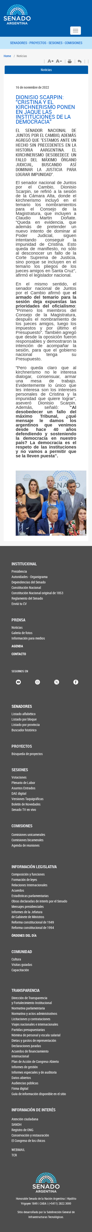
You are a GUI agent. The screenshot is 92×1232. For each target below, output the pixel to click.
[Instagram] (37, 681)
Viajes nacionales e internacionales (35, 1024)
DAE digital (19, 793)
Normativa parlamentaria (28, 1008)
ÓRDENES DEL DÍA (24, 935)
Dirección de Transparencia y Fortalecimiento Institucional (32, 1000)
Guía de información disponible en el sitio (39, 1093)
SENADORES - (19, 42)
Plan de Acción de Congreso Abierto (35, 1061)
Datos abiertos (21, 1077)
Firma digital (20, 1088)
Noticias (46, 69)
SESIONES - (57, 42)
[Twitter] (56, 681)
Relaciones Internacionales (29, 885)
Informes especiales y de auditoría (34, 1072)
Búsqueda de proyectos (27, 753)
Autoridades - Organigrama (30, 576)
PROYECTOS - (39, 42)
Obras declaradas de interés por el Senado (39, 901)
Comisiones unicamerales (28, 834)
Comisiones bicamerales (27, 840)
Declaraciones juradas (26, 1045)
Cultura (16, 959)
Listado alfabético (24, 713)
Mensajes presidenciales (28, 906)
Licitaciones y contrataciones (31, 1019)
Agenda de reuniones (25, 845)
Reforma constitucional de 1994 (33, 927)
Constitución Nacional (26, 587)
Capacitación (20, 970)
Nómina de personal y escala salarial (36, 1035)
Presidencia (19, 571)
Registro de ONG (22, 1129)
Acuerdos (18, 890)
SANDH (17, 1124)
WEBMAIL (18, 1149)
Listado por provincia (26, 724)
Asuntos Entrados (23, 788)
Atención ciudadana (25, 1119)
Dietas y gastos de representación (34, 1040)
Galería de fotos (22, 632)
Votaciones (19, 777)
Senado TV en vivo (24, 809)
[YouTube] (18, 681)
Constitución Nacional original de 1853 (37, 593)
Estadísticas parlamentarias (30, 895)
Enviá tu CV (19, 603)
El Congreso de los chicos (28, 1140)
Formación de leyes (24, 879)
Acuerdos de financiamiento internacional (30, 1053)
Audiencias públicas (25, 1083)
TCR (14, 1155)
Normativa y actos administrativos (34, 1013)
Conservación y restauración (30, 1135)
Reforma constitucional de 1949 (33, 922)
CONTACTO (19, 654)
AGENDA (17, 646)
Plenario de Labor (23, 782)
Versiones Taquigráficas (27, 798)
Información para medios (28, 638)
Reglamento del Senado (27, 598)
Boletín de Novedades (26, 804)
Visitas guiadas (22, 964)
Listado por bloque (24, 719)
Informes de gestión (25, 1067)
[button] (21, 503)
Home (7, 56)
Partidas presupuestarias (28, 1029)
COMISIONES (73, 42)
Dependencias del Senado (29, 582)
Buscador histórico (24, 730)
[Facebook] (75, 681)
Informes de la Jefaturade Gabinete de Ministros (28, 914)
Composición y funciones (28, 874)
